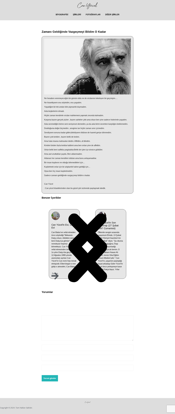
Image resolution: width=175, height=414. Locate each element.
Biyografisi (62, 15)
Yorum (45, 314)
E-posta (46, 353)
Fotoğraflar (93, 15)
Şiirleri (77, 15)
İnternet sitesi (48, 363)
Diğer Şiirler (112, 15)
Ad (43, 343)
